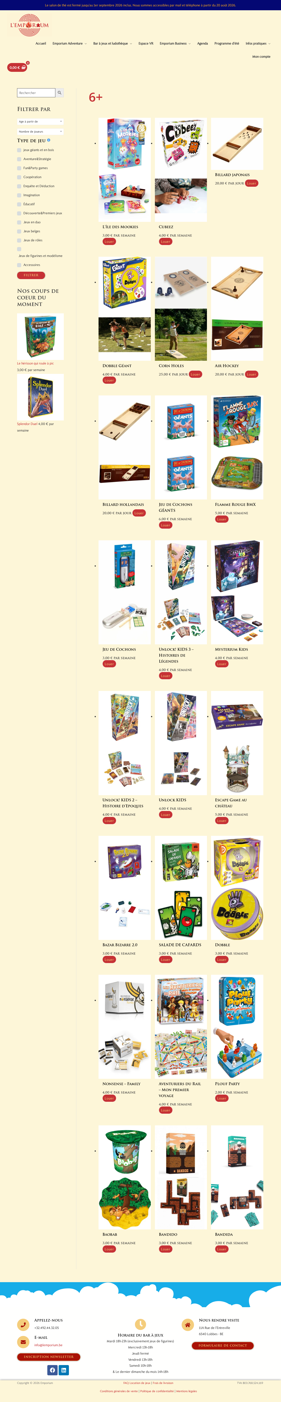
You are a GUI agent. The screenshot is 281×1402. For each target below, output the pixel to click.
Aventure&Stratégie (37, 158)
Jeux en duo (32, 222)
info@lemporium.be (48, 1344)
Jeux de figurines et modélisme (41, 255)
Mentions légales (186, 1391)
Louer (109, 241)
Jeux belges (31, 231)
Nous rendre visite (219, 1321)
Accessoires (31, 264)
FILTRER (31, 275)
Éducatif (29, 204)
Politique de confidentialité (157, 1391)
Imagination (31, 194)
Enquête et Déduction (38, 185)
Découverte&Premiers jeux (42, 213)
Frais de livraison (163, 1383)
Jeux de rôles (32, 240)
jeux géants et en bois (38, 149)
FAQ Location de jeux (136, 1383)
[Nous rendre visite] (188, 1325)
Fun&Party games (35, 167)
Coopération (32, 176)
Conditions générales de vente (119, 1391)
